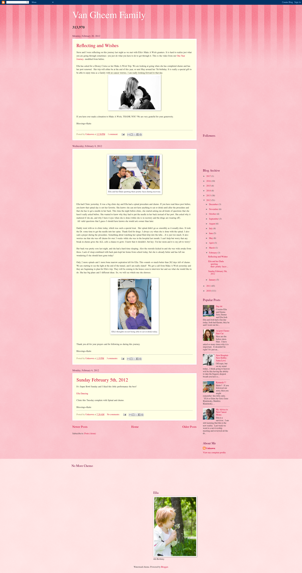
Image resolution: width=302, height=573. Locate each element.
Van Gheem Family (109, 14)
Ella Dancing (82, 393)
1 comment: (113, 134)
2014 (208, 190)
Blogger (164, 566)
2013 (208, 195)
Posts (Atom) (90, 433)
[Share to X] (134, 134)
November (214, 209)
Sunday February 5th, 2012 (102, 379)
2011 (208, 285)
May (211, 238)
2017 (208, 176)
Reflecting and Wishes (97, 45)
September (214, 218)
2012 (208, 200)
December (213, 204)
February (213, 252)
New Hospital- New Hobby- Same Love (222, 358)
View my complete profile (214, 452)
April (211, 242)
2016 (208, 180)
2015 (208, 185)
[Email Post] (123, 134)
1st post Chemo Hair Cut (222, 332)
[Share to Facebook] (137, 134)
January (212, 279)
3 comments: (112, 358)
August (212, 223)
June (211, 233)
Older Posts (189, 427)
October (213, 213)
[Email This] (128, 134)
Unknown (210, 448)
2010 (208, 290)
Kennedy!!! (221, 382)
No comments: (113, 414)
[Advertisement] (216, 81)
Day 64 (219, 306)
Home (135, 427)
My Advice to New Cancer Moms (222, 412)
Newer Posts (80, 427)
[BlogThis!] (131, 134)
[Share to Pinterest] (140, 134)
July (211, 228)
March (212, 247)
